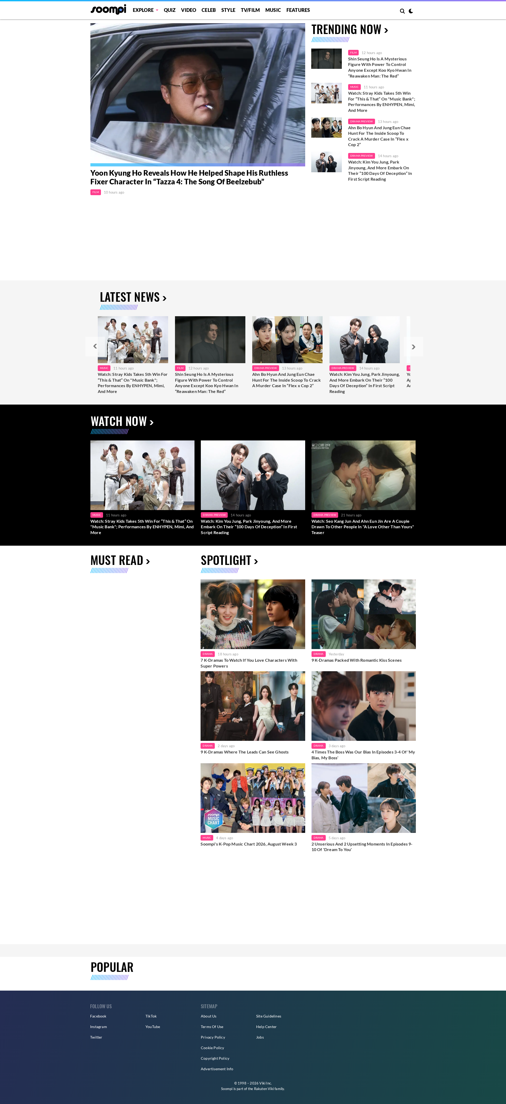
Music (273, 10)
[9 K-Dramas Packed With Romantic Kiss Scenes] (364, 614)
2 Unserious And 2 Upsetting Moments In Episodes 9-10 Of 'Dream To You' (362, 846)
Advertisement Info (217, 1069)
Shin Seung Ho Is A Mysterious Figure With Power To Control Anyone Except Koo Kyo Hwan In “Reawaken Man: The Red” (379, 67)
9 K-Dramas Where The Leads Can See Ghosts (245, 751)
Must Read (116, 559)
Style (228, 10)
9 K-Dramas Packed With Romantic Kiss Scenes (357, 660)
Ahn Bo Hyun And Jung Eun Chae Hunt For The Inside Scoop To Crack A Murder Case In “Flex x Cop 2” (379, 136)
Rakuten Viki (264, 1089)
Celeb (209, 10)
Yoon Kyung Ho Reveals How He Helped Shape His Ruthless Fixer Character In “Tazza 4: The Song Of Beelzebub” (189, 177)
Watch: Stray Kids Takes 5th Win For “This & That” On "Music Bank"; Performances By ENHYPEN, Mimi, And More (381, 101)
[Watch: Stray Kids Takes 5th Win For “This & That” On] (133, 339)
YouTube (152, 1026)
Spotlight (226, 559)
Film (96, 192)
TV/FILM (250, 10)
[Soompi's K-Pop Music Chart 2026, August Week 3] (253, 798)
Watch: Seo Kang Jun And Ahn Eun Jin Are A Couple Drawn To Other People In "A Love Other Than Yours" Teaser (363, 527)
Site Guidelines (268, 1016)
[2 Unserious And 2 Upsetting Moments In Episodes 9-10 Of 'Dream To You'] (364, 798)
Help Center (266, 1026)
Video (188, 10)
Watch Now (119, 420)
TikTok (151, 1016)
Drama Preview (361, 121)
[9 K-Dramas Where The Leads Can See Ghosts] (253, 706)
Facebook (98, 1016)
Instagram (98, 1026)
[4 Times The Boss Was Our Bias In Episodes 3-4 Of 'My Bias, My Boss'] (364, 706)
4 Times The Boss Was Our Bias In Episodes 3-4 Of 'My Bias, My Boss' (363, 754)
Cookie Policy (212, 1047)
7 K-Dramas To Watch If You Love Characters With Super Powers (249, 662)
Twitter (96, 1037)
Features (298, 10)
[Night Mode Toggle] (410, 12)
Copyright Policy (215, 1058)
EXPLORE (143, 10)
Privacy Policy (213, 1037)
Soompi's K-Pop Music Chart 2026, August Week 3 (249, 843)
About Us (209, 1016)
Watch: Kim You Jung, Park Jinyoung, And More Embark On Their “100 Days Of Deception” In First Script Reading (380, 170)
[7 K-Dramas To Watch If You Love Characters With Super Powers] (253, 614)
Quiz (170, 10)
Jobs (260, 1037)
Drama (208, 653)
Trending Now (346, 28)
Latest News (130, 296)
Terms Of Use (212, 1026)
